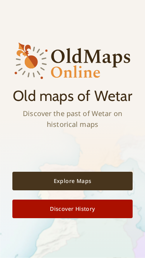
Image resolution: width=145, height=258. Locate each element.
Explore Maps (73, 181)
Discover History (72, 208)
